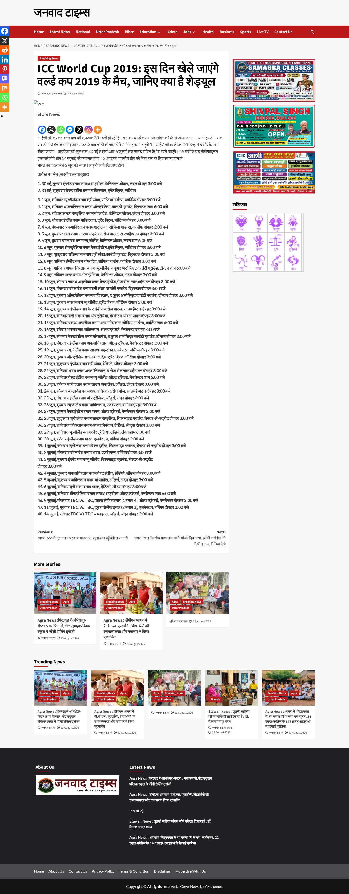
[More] (98, 126)
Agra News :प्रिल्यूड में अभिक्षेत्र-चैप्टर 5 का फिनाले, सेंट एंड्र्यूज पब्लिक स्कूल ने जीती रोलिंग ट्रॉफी (64, 626)
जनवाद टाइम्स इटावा (52, 93)
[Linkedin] (4, 59)
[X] (51, 126)
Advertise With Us (191, 871)
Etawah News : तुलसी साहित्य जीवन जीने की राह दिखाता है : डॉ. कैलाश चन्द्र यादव (228, 716)
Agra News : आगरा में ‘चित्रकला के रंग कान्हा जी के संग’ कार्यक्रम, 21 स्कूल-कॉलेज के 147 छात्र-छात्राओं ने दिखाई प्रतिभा (288, 719)
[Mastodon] (4, 78)
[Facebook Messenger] (70, 126)
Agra (66, 602)
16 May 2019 (76, 93)
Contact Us (283, 31)
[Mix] (4, 88)
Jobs (187, 31)
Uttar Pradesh (107, 31)
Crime (172, 31)
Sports (245, 31)
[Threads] (79, 126)
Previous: (83, 535)
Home (39, 31)
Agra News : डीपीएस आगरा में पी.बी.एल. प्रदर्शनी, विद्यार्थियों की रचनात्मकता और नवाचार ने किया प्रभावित (126, 629)
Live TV (263, 31)
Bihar (129, 31)
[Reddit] (4, 50)
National (83, 31)
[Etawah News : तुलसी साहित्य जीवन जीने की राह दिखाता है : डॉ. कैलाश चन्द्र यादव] (231, 688)
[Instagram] (88, 126)
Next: (180, 538)
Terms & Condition (134, 871)
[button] (312, 32)
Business (227, 31)
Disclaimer (162, 871)
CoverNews (189, 886)
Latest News (60, 31)
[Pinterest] (4, 69)
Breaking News (49, 58)
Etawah (215, 699)
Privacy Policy (103, 871)
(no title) (136, 811)
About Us (56, 871)
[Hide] (2, 116)
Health (208, 31)
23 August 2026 (70, 638)
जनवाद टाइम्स (62, 13)
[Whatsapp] (61, 126)
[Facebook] (42, 126)
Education (148, 31)
